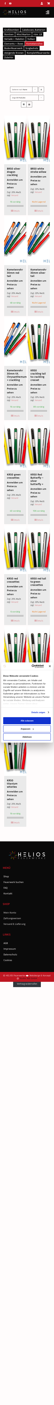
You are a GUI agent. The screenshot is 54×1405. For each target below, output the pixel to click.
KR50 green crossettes (14, 476)
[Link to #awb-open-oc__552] (47, 12)
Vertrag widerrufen (27, 983)
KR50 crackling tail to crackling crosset (38, 375)
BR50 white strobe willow (38, 170)
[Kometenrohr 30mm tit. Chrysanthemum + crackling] (15, 341)
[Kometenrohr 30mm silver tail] (39, 241)
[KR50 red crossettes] (15, 550)
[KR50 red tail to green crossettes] (39, 550)
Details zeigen (38, 712)
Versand (14, 195)
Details (16, 211)
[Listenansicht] (29, 104)
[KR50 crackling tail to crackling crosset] (39, 341)
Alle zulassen (27, 720)
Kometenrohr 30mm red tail (15, 272)
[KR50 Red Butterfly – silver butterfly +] (39, 446)
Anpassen (25, 729)
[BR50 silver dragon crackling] (15, 140)
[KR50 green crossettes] (15, 446)
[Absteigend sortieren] (41, 89)
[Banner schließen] (50, 666)
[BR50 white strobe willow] (39, 140)
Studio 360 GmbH (28, 978)
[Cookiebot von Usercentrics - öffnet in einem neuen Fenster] (33, 666)
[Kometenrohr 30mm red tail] (15, 241)
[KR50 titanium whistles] (15, 751)
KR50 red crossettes (13, 580)
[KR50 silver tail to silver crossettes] (39, 650)
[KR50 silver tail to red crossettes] (15, 650)
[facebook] (5, 3)
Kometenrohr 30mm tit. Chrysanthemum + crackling (17, 375)
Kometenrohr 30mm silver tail (38, 272)
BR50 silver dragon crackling (13, 172)
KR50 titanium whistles (12, 783)
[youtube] (10, 3)
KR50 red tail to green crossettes (38, 581)
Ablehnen (27, 737)
